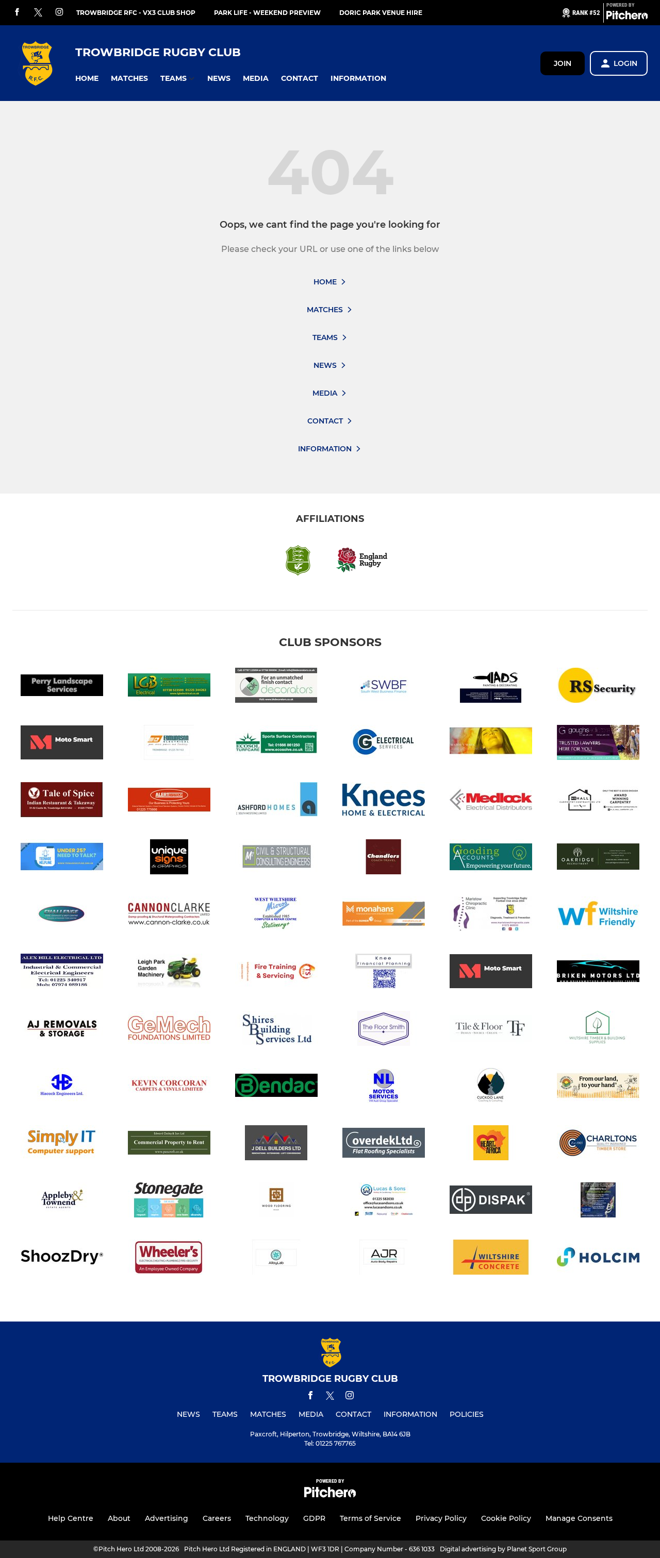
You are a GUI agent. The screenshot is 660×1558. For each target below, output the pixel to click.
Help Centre (70, 1518)
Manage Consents (579, 1518)
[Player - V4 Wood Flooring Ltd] (276, 1201)
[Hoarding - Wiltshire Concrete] (491, 1259)
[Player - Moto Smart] (62, 744)
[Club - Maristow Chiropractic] (491, 915)
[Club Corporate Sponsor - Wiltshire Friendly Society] (598, 915)
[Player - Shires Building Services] (276, 1030)
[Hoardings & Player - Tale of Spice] (62, 801)
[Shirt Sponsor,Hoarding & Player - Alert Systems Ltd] (169, 801)
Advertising (166, 1518)
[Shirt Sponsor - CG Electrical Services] (383, 744)
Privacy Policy (441, 1518)
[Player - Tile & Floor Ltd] (491, 1030)
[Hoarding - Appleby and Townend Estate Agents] (62, 1201)
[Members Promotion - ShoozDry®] (62, 1259)
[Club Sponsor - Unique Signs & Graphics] (169, 858)
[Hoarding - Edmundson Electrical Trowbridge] (169, 744)
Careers (217, 1518)
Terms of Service (370, 1518)
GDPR (314, 1518)
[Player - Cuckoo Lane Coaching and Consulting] (491, 1087)
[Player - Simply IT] (62, 1144)
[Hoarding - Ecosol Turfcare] (276, 744)
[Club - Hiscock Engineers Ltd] (62, 1087)
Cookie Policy (506, 1518)
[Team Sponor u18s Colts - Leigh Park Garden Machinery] (169, 973)
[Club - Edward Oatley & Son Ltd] (169, 1144)
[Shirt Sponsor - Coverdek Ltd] (383, 1144)
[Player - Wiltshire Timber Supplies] (598, 1030)
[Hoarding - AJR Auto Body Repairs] (383, 1259)
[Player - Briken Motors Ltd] (598, 973)
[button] (87, 79)
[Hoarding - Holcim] (598, 1259)
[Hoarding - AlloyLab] (276, 1259)
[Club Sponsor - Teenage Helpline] (62, 858)
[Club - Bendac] (276, 1087)
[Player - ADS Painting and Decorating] (491, 687)
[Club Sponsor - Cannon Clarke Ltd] (169, 915)
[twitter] (38, 13)
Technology (267, 1518)
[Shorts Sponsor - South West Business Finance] (383, 687)
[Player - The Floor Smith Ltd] (383, 1030)
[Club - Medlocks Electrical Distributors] (491, 801)
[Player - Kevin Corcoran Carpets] (169, 1087)
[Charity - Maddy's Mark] (491, 744)
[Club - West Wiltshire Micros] (276, 915)
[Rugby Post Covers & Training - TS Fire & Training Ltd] (276, 973)
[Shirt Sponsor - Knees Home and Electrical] (383, 801)
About (119, 1518)
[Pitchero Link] (627, 17)
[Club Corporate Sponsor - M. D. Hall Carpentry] (598, 801)
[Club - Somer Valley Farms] (598, 1087)
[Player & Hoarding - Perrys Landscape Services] (62, 687)
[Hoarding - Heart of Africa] (491, 1144)
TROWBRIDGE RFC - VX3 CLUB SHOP (135, 12)
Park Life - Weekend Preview (267, 12)
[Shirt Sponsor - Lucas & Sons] (383, 1201)
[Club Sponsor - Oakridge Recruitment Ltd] (598, 858)
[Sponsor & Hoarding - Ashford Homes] (276, 801)
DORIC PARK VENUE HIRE (380, 12)
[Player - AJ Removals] (62, 1030)
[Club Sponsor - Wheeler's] (169, 1259)
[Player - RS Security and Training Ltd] (598, 687)
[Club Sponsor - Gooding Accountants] (491, 858)
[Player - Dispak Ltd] (491, 1201)
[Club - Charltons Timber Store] (598, 1144)
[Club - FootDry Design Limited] (598, 1201)
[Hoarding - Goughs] (598, 744)
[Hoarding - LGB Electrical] (169, 687)
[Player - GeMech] (169, 1030)
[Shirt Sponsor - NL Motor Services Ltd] (383, 1087)
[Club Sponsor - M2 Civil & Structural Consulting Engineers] (276, 858)
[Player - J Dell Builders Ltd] (276, 1144)
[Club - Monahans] (383, 915)
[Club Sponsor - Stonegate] (169, 1201)
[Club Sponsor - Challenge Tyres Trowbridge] (62, 915)
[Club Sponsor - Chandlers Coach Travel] (383, 858)
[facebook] (17, 12)
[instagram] (59, 12)
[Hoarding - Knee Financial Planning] (383, 973)
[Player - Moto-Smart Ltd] (491, 973)
